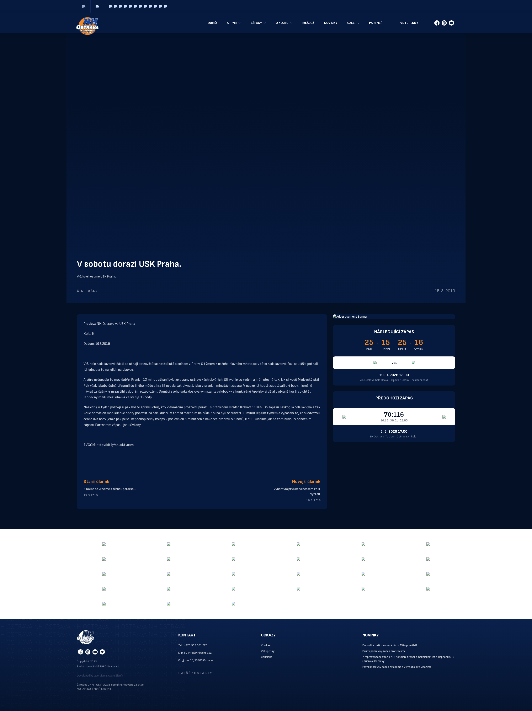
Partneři (376, 23)
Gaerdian (99, 675)
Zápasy (256, 23)
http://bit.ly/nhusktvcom (115, 445)
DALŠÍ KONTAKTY (195, 673)
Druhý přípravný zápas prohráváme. (384, 651)
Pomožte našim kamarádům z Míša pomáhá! (389, 645)
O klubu (282, 23)
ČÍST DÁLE (87, 291)
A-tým (232, 23)
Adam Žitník (115, 675)
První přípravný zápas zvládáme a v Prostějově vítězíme (396, 667)
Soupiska (266, 657)
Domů (212, 23)
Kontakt (266, 645)
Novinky (330, 23)
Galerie (353, 23)
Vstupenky (409, 23)
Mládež (308, 23)
